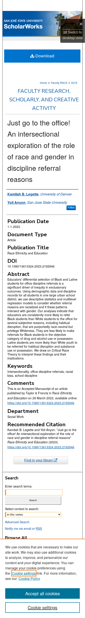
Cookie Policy (29, 578)
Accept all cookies (42, 593)
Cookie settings (24, 573)
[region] (42, 578)
